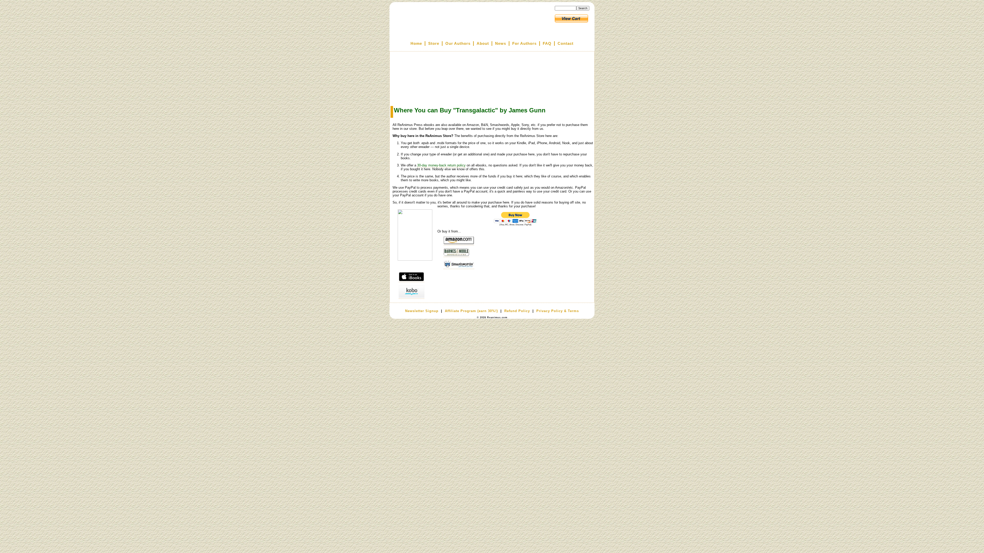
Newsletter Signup (421, 311)
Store (433, 43)
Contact (565, 43)
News (500, 43)
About (483, 43)
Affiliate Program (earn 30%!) (471, 311)
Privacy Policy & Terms (557, 311)
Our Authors (457, 43)
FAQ (547, 43)
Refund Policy (517, 311)
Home (416, 43)
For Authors (524, 43)
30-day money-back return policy (441, 165)
